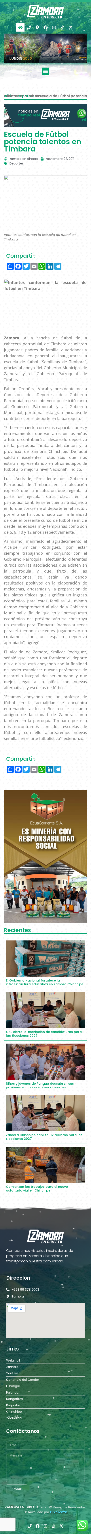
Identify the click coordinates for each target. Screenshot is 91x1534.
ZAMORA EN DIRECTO (22, 1507)
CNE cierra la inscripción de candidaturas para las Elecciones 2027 (44, 1034)
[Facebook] (45, 27)
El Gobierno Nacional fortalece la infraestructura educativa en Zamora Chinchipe (44, 982)
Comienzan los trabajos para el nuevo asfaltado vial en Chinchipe (37, 1188)
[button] (45, 71)
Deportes (16, 163)
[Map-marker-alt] (37, 27)
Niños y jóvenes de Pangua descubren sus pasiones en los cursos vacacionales (40, 1085)
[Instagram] (54, 27)
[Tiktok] (62, 27)
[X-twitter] (70, 27)
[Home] (20, 27)
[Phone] (29, 27)
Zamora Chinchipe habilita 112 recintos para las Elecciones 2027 (44, 1137)
